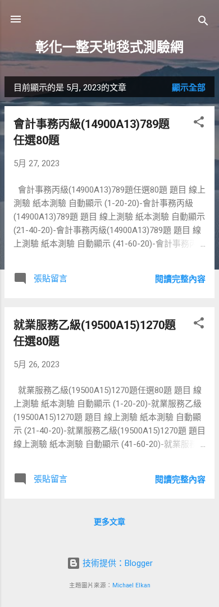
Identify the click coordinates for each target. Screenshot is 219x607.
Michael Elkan (131, 585)
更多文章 (109, 521)
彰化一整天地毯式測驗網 (109, 47)
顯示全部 (189, 88)
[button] (199, 124)
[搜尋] (203, 23)
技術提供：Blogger (116, 563)
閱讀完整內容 (180, 279)
